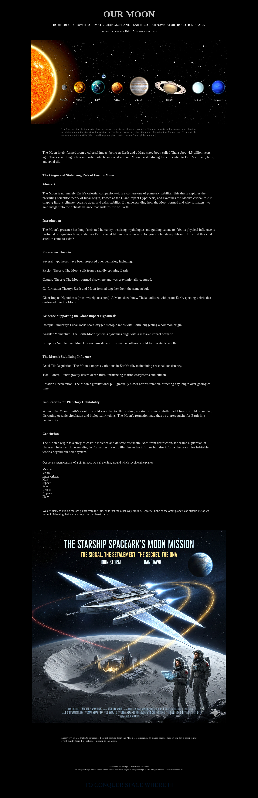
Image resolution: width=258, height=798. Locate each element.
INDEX (130, 31)
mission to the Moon (106, 740)
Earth (45, 476)
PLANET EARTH (131, 24)
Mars (141, 152)
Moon (55, 476)
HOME (57, 24)
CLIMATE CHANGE (103, 24)
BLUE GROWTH (75, 24)
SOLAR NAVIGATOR (160, 24)
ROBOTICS (185, 24)
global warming (148, 135)
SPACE (200, 24)
